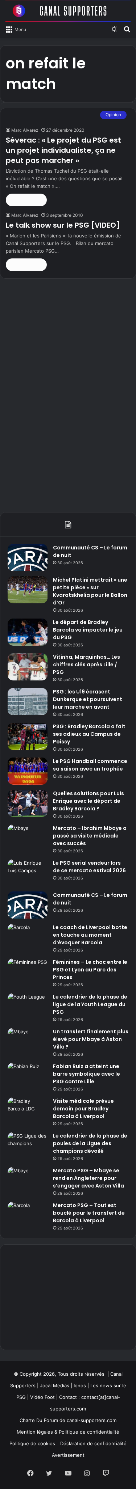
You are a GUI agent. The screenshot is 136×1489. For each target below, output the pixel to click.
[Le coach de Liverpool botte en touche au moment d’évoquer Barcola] (28, 937)
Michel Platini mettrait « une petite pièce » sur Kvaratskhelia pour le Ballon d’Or (90, 591)
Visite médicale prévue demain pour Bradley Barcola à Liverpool (83, 1108)
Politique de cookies (32, 1443)
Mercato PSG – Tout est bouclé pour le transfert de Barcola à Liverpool (89, 1213)
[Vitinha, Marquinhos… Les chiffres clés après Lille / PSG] (28, 666)
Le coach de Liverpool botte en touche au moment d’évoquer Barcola (90, 935)
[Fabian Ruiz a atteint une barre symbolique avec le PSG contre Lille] (28, 1076)
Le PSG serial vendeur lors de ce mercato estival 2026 (89, 866)
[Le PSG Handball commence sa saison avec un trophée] (28, 771)
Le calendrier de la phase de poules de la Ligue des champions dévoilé (90, 1143)
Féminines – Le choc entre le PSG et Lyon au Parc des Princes (90, 969)
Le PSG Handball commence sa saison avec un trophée (90, 765)
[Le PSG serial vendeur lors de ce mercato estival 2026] (28, 872)
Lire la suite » (26, 200)
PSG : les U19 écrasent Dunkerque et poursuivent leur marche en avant (87, 699)
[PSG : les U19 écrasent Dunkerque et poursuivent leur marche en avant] (28, 701)
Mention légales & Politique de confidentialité (68, 1432)
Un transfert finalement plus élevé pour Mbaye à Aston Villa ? (90, 1039)
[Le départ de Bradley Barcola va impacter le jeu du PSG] (28, 632)
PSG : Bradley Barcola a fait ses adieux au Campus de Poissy (89, 734)
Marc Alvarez (24, 130)
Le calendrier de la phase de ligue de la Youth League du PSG (90, 1004)
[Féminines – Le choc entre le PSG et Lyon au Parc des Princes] (28, 972)
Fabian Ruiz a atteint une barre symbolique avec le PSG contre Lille (86, 1074)
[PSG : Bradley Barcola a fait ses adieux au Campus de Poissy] (28, 736)
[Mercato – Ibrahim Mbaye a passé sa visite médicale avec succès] (28, 838)
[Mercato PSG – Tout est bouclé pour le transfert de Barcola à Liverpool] (28, 1215)
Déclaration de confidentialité (93, 1443)
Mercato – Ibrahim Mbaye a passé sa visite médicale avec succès (90, 835)
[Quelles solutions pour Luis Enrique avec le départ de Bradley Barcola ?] (28, 803)
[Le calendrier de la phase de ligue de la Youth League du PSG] (28, 1006)
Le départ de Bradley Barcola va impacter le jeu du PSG (88, 630)
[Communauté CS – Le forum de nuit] (28, 557)
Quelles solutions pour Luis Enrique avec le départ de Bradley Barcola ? (88, 801)
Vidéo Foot (42, 1397)
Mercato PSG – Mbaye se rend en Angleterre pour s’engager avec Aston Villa (88, 1178)
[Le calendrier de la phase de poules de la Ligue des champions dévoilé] (28, 1145)
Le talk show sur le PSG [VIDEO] (63, 225)
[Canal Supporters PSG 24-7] (68, 11)
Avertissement (68, 1455)
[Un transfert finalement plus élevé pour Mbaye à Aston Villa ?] (28, 1041)
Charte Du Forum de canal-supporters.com (68, 1420)
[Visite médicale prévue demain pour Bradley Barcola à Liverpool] (28, 1111)
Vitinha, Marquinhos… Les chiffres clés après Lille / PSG (86, 664)
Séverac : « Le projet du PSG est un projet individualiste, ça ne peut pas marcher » (63, 150)
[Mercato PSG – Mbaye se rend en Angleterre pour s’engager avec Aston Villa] (28, 1180)
